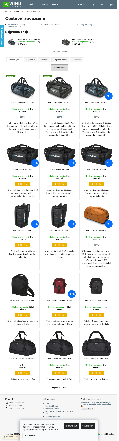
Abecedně (77, 60)
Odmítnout (71, 426)
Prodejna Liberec (51, 406)
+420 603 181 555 (15, 405)
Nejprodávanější (60, 60)
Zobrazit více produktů (59, 52)
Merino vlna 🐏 (87, 409)
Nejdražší (44, 60)
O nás (47, 403)
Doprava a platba (52, 409)
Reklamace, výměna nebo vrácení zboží (59, 412)
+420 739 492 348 (16, 408)
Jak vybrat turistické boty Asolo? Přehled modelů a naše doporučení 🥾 (96, 404)
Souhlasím (87, 426)
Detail (22, 117)
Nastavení (30, 435)
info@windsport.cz (16, 403)
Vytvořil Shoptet (107, 434)
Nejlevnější (30, 60)
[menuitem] (32, 4)
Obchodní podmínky (53, 416)
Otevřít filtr (59, 68)
